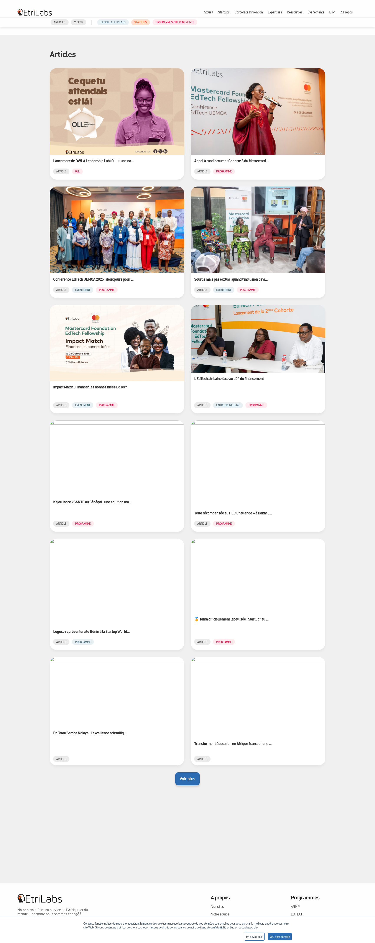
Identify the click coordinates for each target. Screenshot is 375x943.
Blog (332, 12)
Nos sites (217, 906)
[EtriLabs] (34, 12)
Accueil (208, 12)
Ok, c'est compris (280, 937)
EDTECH (297, 914)
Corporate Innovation (249, 12)
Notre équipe (220, 914)
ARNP (295, 906)
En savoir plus (254, 937)
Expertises (275, 12)
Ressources (294, 12)
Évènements (316, 12)
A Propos (346, 12)
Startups (223, 12)
